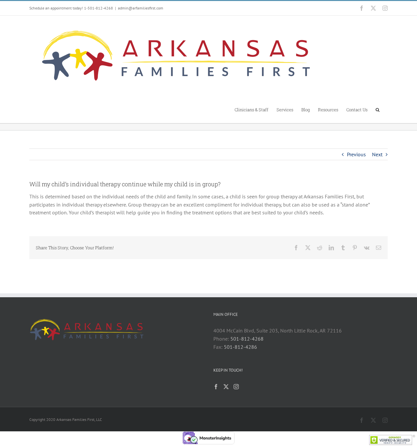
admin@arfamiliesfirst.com (140, 8)
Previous (356, 154)
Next (377, 154)
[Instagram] (236, 386)
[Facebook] (216, 386)
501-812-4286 (240, 347)
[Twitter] (226, 386)
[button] (378, 109)
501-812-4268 (247, 338)
